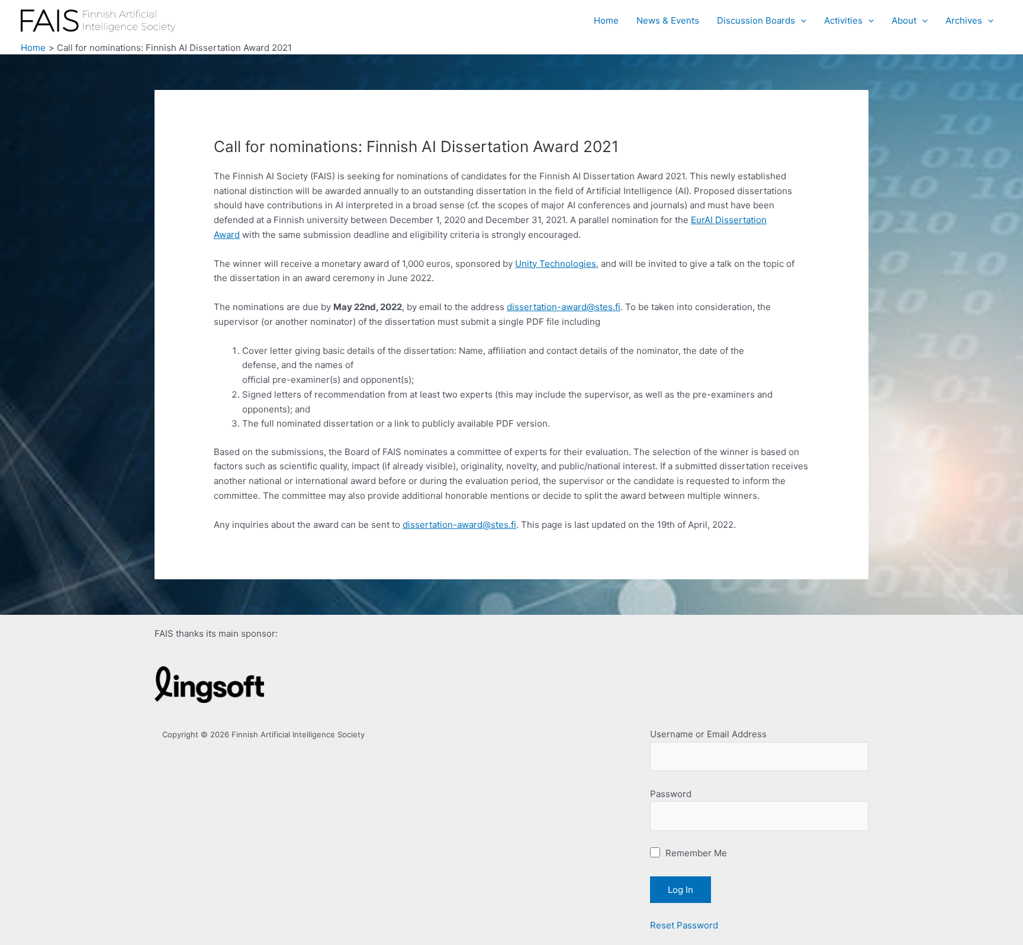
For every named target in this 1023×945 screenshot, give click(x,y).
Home (606, 20)
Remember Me (695, 853)
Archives (963, 20)
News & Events (667, 20)
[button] (800, 20)
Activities (843, 20)
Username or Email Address (708, 734)
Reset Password (684, 925)
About (904, 20)
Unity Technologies (555, 263)
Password (670, 793)
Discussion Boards (756, 20)
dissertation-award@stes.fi (563, 306)
